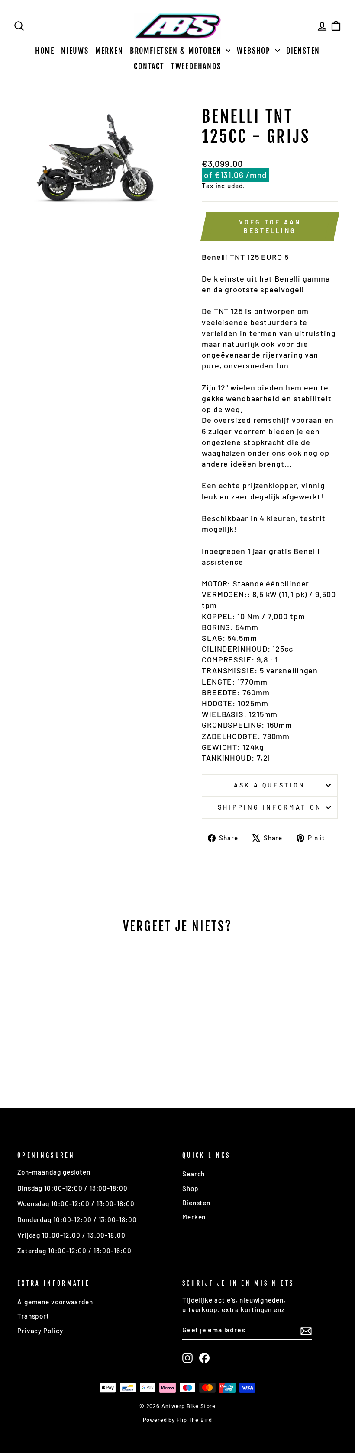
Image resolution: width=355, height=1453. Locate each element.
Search (193, 1174)
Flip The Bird (194, 1419)
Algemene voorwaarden (55, 1302)
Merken (109, 50)
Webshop (255, 50)
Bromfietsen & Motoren (177, 50)
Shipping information (270, 807)
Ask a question (269, 785)
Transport (33, 1316)
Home (45, 50)
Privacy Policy (40, 1331)
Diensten (303, 50)
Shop (190, 1188)
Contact (149, 66)
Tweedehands (196, 66)
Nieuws (75, 50)
